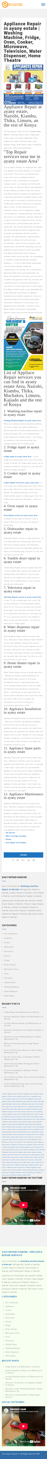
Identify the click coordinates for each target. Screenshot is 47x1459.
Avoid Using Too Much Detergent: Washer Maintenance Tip (21, 1065)
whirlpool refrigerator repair (17, 1172)
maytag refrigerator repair (9, 1134)
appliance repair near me (9, 1096)
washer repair (26, 1162)
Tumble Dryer (10, 982)
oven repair (10, 1142)
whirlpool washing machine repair (21, 1175)
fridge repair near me (20, 1109)
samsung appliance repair (27, 1147)
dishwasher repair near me (13, 1104)
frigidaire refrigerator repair (34, 1109)
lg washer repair (10, 1129)
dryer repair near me (8, 1106)
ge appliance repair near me (14, 1114)
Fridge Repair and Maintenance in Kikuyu (21, 1012)
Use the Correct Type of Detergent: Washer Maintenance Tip (22, 1058)
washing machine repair (21, 1165)
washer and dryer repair (26, 1157)
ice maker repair (6, 1119)
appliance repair (38, 1094)
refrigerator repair (31, 1142)
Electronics (8, 951)
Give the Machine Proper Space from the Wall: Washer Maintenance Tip (23, 1085)
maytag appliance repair (9, 1132)
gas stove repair (16, 1111)
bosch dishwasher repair (19, 1101)
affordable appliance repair (25, 1094)
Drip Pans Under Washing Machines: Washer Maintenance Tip (22, 1038)
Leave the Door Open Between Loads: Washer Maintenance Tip (23, 1051)
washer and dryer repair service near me (22, 1159)
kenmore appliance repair (19, 1119)
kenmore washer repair (28, 1121)
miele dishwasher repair (35, 1139)
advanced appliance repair (9, 1094)
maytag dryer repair (37, 1132)
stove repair (14, 1154)
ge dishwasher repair (28, 1114)
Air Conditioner (10, 934)
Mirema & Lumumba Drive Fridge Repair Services (21, 1044)
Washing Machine (11, 987)
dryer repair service (20, 1106)
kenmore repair (17, 1121)
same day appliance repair (11, 1147)
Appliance (8, 938)
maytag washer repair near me (19, 1137)
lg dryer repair (31, 1127)
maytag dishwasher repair (23, 1132)
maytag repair (21, 1134)
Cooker (7, 942)
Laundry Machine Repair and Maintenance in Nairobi (23, 1024)
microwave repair (7, 1139)
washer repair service (8, 1165)
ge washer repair (25, 1116)
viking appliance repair (37, 1154)
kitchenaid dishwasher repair (20, 1124)
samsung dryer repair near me (14, 1149)
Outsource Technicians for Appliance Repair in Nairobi (23, 1031)
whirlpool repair (31, 1172)
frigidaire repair (6, 1111)
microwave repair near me (20, 1139)
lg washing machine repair (23, 1129)
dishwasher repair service (28, 1104)
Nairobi (4, 1142)
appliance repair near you (24, 1096)
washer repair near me (37, 1162)
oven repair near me (20, 1142)
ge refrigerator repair (8, 1116)
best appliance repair (31, 1099)
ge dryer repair (39, 1114)
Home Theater (10, 965)
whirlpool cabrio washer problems (12, 1170)
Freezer (7, 956)
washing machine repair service (16, 1167)
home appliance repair (36, 1116)
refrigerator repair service (18, 1144)
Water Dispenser (11, 991)
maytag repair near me (32, 1134)
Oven (6, 974)
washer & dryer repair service (10, 1157)
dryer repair (39, 1104)
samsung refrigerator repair (31, 1149)
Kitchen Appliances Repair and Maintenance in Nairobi (23, 1018)
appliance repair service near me (15, 1099)
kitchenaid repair (11, 1127)
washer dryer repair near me (14, 1162)
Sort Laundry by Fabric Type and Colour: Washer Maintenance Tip (24, 1078)
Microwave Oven (11, 969)
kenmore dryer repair (33, 1119)
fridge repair (9, 1109)
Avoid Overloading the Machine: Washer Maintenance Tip (21, 1071)
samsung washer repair (24, 1152)
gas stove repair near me (28, 1111)
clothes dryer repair (31, 1101)
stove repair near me (24, 1154)
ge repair (17, 1116)
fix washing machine (32, 1106)
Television (8, 978)
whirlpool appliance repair (33, 1167)
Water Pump (9, 996)
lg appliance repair (21, 1127)
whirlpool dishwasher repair (30, 1170)
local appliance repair (37, 1129)
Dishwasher (9, 947)
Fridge (6, 960)
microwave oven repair (34, 1137)
